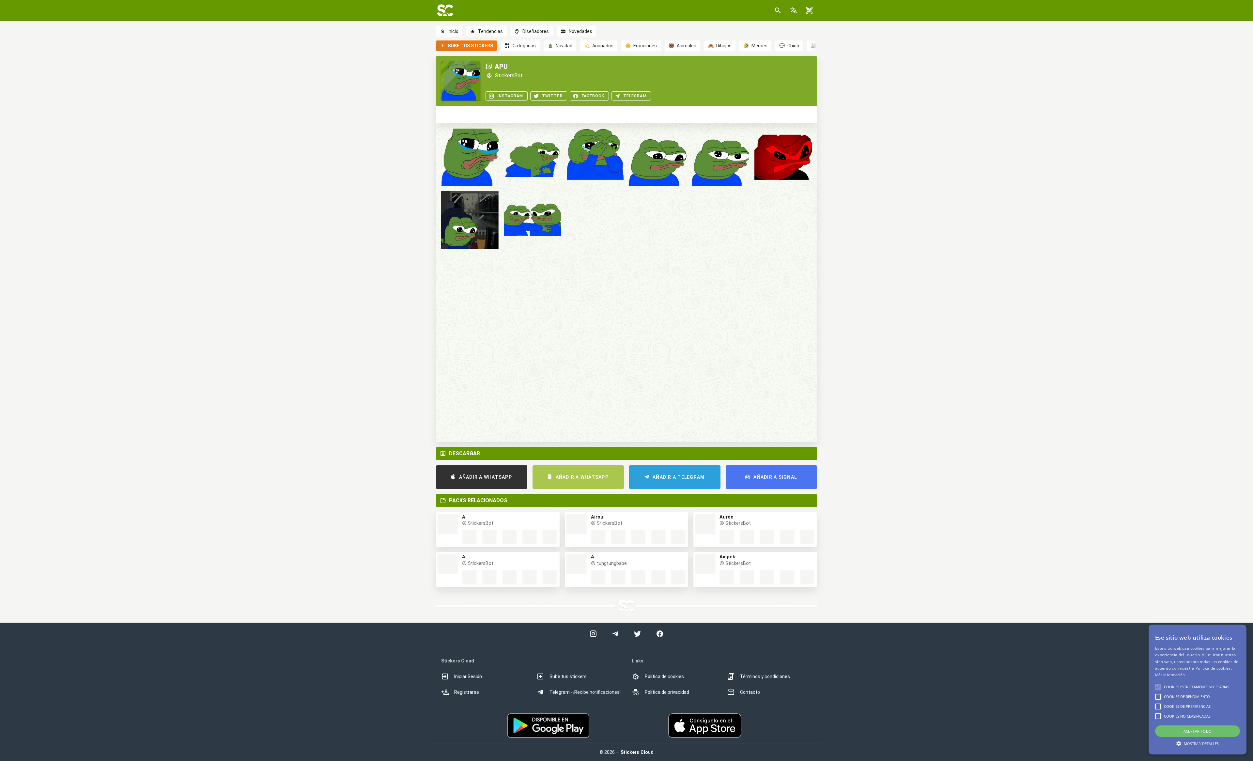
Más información (1170, 674)
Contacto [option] (750, 692)
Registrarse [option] (466, 692)
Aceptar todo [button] (1197, 731)
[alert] (1197, 689)
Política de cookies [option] (664, 676)
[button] (793, 10)
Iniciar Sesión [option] (468, 676)
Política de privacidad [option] (667, 692)
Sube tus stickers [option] (568, 676)
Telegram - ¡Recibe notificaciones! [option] (585, 692)
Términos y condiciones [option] (765, 676)
